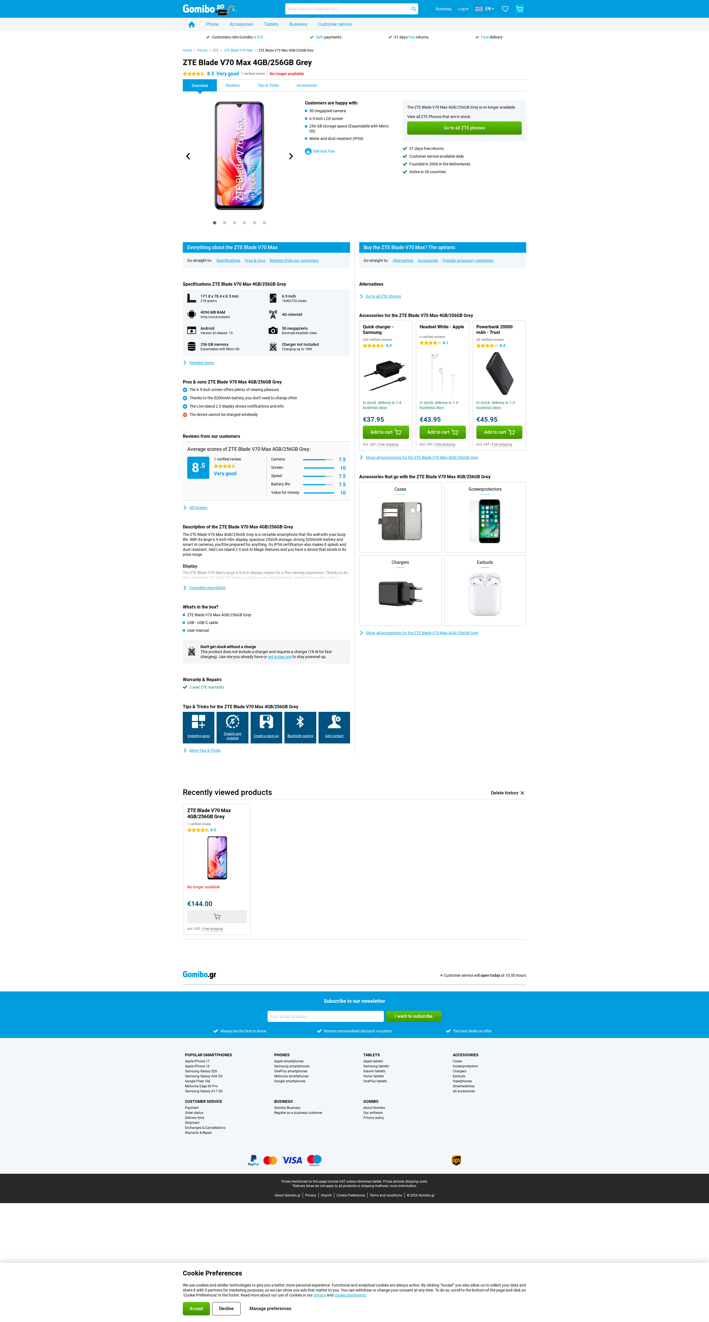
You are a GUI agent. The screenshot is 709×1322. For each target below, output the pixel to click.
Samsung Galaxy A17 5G (203, 1091)
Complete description (207, 587)
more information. (403, 1186)
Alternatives (403, 260)
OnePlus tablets (375, 1081)
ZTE (216, 50)
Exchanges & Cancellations (205, 1128)
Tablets (271, 24)
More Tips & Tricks (204, 750)
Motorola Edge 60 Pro (201, 1086)
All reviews (198, 507)
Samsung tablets (376, 1066)
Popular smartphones (208, 1055)
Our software (372, 1113)
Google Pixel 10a (197, 1081)
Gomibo (371, 1101)
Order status (194, 1113)
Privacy (310, 1195)
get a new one (280, 656)
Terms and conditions (386, 1195)
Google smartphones (289, 1081)
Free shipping (388, 444)
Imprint (326, 1195)
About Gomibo (374, 1108)
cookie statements (350, 1295)
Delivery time (194, 1118)
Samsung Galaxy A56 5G (203, 1076)
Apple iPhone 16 (197, 1066)
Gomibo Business (287, 1108)
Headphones (462, 1081)
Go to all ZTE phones (383, 296)
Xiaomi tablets (374, 1071)
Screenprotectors (465, 1066)
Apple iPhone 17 (197, 1061)
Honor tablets (373, 1076)
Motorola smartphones (291, 1076)
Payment (192, 1108)
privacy (320, 1295)
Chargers (459, 1071)
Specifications (228, 260)
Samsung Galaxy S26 (201, 1071)
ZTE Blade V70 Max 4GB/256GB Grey (286, 50)
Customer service (335, 24)
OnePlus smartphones (290, 1071)
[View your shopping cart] (519, 9)
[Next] (290, 156)
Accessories (241, 24)
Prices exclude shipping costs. (405, 1181)
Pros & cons (255, 260)
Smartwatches (463, 1086)
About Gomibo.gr (287, 1195)
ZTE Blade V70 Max (238, 50)
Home (187, 50)
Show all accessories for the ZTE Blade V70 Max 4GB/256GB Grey (422, 457)
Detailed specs (201, 362)
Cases (457, 1061)
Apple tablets (373, 1061)
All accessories (464, 1091)
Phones (282, 1055)
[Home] (192, 24)
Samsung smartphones (291, 1066)
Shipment (192, 1123)
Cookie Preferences (350, 1195)
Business (298, 24)
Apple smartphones (289, 1061)
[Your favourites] (505, 9)
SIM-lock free (324, 151)
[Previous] (188, 156)
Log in (463, 9)
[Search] (413, 8)
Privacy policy (373, 1118)
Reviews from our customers (294, 260)
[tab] (214, 222)
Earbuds (459, 1076)
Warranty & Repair (198, 1133)
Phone (212, 24)
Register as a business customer (298, 1113)
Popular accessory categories (468, 260)
